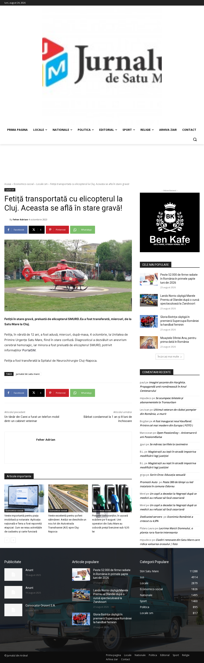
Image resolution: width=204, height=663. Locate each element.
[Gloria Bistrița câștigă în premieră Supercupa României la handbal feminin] (149, 321)
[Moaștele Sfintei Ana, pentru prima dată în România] (149, 342)
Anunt (29, 570)
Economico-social (24, 184)
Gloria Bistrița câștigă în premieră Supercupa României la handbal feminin (179, 320)
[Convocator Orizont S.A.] (13, 610)
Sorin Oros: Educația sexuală (167, 475)
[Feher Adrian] (7, 220)
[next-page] (13, 540)
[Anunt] (13, 574)
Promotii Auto (148, 482)
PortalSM (28, 350)
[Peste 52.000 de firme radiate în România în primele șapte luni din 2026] (149, 279)
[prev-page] (6, 540)
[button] (195, 139)
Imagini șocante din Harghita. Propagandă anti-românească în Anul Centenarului (163, 387)
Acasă (7, 184)
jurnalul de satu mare (28, 373)
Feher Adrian (20, 219)
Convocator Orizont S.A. (41, 605)
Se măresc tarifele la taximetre (168, 444)
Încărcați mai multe (168, 356)
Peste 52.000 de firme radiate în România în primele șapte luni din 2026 (179, 278)
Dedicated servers (151, 516)
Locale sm (42, 184)
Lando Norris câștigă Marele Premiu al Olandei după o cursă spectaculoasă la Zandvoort (179, 299)
